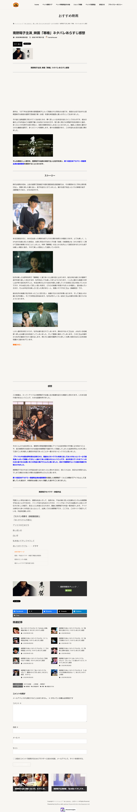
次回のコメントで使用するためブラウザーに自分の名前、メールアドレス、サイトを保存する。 (49, 758)
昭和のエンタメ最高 (21, 559)
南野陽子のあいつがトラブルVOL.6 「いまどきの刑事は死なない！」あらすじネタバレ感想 (73, 672)
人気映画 (35, 684)
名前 (15, 727)
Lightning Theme (67, 804)
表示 (19, 44)
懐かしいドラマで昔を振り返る (24, 563)
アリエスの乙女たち (21, 525)
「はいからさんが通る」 (23, 520)
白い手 (15, 536)
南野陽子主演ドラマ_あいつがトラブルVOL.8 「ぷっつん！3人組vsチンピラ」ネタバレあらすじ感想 (73, 660)
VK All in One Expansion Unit (82, 804)
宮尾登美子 (36, 686)
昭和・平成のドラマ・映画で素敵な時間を (28, 555)
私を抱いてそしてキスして (24, 541)
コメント (17, 703)
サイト (15, 748)
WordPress (57, 804)
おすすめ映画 (27, 684)
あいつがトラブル (20, 546)
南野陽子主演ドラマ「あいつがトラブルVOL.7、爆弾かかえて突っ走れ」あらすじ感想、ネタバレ (34, 672)
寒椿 (43, 686)
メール (16, 737)
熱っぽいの (17, 530)
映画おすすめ (50, 686)
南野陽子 (42, 684)
